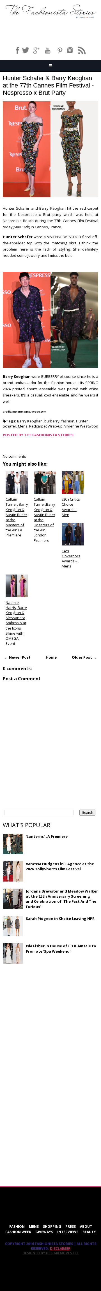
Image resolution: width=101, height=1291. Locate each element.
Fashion (17, 1226)
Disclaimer (60, 1248)
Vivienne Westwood (81, 426)
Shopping (52, 1226)
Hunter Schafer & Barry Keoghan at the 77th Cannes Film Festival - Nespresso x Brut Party (48, 85)
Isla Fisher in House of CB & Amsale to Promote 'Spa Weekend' (61, 948)
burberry (51, 421)
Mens (22, 426)
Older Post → (84, 657)
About (86, 1226)
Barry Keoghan (30, 421)
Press (70, 1226)
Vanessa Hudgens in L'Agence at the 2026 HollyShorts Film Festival (60, 866)
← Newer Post (17, 657)
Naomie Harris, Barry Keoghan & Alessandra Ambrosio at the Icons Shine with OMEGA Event (16, 623)
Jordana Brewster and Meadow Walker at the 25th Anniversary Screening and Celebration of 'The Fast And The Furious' (62, 899)
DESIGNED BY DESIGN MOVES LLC (50, 1253)
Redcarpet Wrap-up (46, 426)
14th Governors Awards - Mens (71, 558)
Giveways (44, 1231)
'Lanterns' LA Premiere (47, 836)
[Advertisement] (45, 1009)
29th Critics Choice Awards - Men (71, 507)
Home (51, 657)
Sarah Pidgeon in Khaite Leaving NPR (60, 918)
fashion (67, 421)
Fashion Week (18, 1231)
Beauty (89, 1231)
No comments (14, 456)
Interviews (67, 1231)
